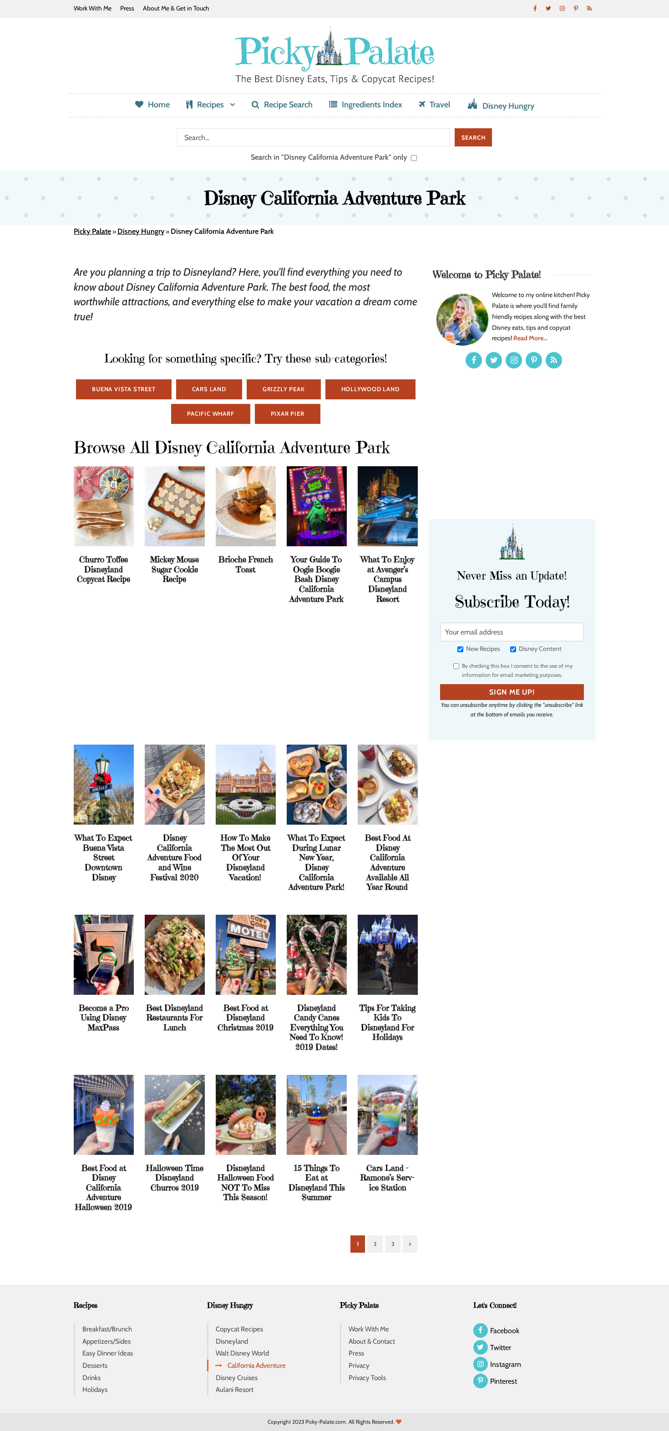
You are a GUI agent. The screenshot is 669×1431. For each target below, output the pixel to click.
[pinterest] (576, 8)
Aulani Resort (234, 1390)
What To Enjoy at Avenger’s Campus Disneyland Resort (387, 579)
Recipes (210, 105)
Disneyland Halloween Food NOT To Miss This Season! (246, 1183)
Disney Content (539, 649)
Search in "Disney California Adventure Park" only (330, 156)
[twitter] (548, 8)
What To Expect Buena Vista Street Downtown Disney (103, 857)
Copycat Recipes (239, 1329)
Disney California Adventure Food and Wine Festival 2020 (174, 857)
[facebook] (535, 8)
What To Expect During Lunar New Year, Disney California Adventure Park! (316, 862)
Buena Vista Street (123, 389)
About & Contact (372, 1341)
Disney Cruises (237, 1378)
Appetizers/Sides (106, 1341)
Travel (440, 105)
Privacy (359, 1365)
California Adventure (257, 1365)
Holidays (94, 1390)
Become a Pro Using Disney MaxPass (104, 1018)
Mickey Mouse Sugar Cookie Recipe (174, 569)
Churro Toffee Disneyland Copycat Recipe (103, 569)
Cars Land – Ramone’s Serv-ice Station (387, 1178)
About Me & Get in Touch (176, 8)
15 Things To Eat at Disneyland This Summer (317, 1183)
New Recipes (482, 649)
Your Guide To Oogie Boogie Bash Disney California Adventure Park (316, 579)
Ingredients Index (372, 105)
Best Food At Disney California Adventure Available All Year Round (388, 862)
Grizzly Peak (284, 389)
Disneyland (232, 1341)
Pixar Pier (287, 413)
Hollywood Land (370, 389)
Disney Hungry (508, 106)
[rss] (589, 8)
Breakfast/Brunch (107, 1329)
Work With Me (93, 8)
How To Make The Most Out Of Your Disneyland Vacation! (245, 857)
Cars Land (209, 389)
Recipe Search (288, 105)
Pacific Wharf (210, 413)
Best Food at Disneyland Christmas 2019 (246, 1018)
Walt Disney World (242, 1353)
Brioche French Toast (245, 564)
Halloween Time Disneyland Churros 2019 (174, 1178)
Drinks (91, 1378)
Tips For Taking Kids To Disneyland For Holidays (388, 1023)
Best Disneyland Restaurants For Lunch (174, 1018)
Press (127, 8)
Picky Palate (92, 231)
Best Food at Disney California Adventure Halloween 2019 (103, 1187)
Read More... (530, 338)
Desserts (94, 1365)
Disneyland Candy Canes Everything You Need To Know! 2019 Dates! (316, 1027)
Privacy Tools (367, 1378)
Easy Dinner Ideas (107, 1353)
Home (159, 105)
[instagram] (562, 8)
